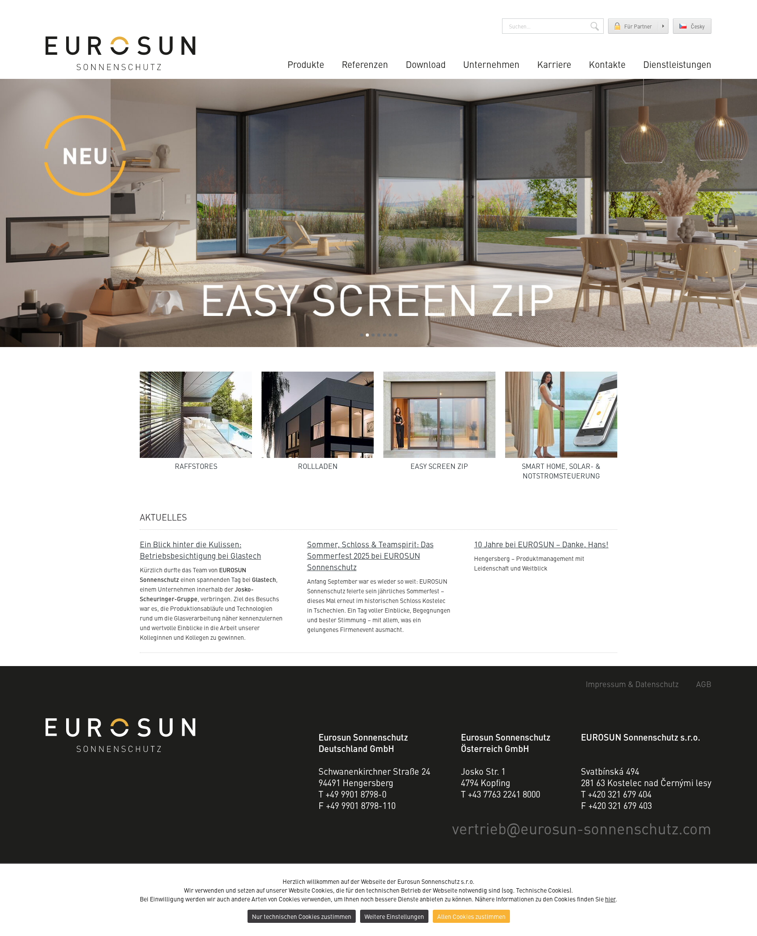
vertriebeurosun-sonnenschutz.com (581, 828)
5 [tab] (384, 335)
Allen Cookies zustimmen (471, 916)
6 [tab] (390, 335)
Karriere (554, 64)
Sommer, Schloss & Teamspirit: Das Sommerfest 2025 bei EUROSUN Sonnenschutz (370, 555)
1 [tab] (361, 335)
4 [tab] (378, 335)
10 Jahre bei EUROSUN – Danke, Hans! (541, 544)
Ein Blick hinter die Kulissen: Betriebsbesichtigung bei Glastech (200, 550)
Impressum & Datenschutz (632, 684)
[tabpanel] (378, 213)
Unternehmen (491, 64)
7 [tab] (395, 335)
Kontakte (607, 64)
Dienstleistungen (677, 64)
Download (426, 64)
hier (610, 898)
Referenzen (365, 64)
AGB (703, 684)
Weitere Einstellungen (394, 916)
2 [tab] (367, 335)
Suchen (594, 26)
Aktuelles (163, 517)
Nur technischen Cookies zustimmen (301, 916)
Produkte (305, 64)
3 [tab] (373, 335)
